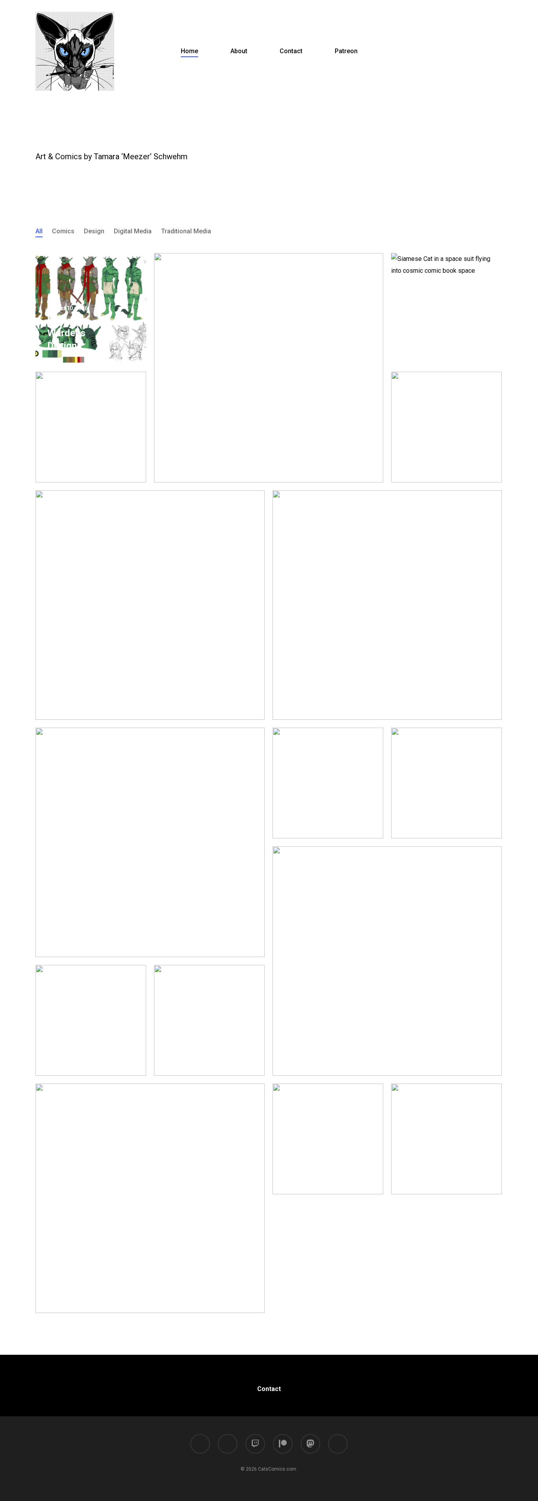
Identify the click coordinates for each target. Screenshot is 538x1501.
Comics (63, 231)
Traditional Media (186, 231)
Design (94, 231)
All (39, 231)
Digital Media (133, 231)
